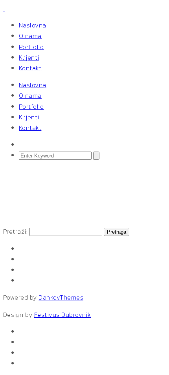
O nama (30, 35)
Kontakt (30, 68)
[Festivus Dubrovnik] (4, 8)
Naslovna (32, 25)
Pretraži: (15, 231)
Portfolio (31, 46)
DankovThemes (61, 297)
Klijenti (29, 57)
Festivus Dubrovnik (62, 314)
